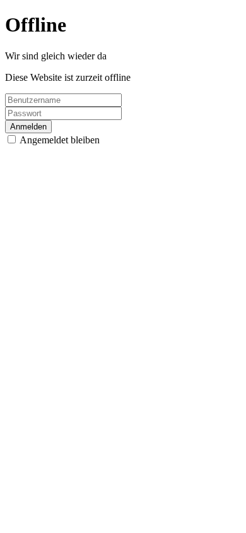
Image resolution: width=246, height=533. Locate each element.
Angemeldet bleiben (60, 140)
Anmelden (28, 126)
